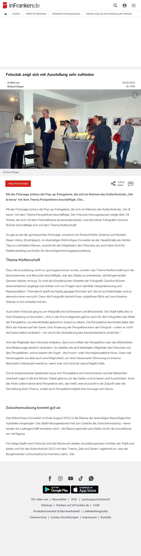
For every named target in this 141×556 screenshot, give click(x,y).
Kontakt (106, 517)
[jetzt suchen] (115, 5)
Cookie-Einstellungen (64, 517)
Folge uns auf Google (18, 183)
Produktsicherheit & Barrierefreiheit (56, 511)
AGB (96, 505)
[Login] (124, 5)
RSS (74, 499)
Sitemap (46, 505)
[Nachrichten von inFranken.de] (20, 5)
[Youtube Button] (70, 478)
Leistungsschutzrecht (95, 499)
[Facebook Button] (50, 478)
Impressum (89, 517)
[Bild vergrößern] (135, 95)
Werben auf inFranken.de (72, 505)
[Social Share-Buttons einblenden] (118, 185)
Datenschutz (38, 517)
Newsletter (59, 499)
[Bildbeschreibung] (135, 163)
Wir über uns (39, 499)
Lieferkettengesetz (96, 511)
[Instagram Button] (60, 478)
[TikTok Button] (80, 478)
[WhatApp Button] (91, 478)
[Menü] (133, 5)
